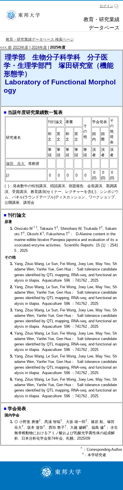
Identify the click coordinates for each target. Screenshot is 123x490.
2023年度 (20, 47)
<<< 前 (6, 47)
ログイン (106, 6)
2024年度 (39, 47)
